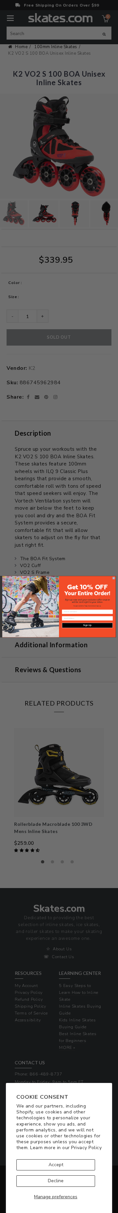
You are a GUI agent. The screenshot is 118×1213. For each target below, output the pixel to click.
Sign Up (87, 625)
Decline (56, 1181)
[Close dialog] (113, 578)
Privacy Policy (86, 1148)
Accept (56, 1165)
